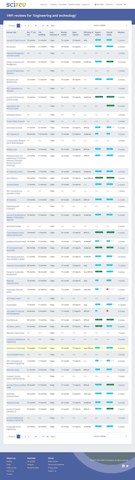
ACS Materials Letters (15, 172)
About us (43, 4)
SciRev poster (12, 468)
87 (43, 26)
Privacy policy (53, 468)
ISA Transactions (13, 134)
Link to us (10, 471)
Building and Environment (16, 241)
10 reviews (122, 62)
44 (36, 26)
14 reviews (122, 257)
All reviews (63, 4)
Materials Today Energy (15, 333)
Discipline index (33, 468)
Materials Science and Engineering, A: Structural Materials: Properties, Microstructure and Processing (16, 160)
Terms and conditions (56, 464)
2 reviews (121, 97)
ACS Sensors (11, 47)
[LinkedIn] (123, 466)
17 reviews (122, 265)
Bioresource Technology (16, 348)
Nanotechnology (13, 403)
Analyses (54, 4)
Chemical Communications (16, 265)
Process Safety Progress (16, 121)
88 (47, 26)
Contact (9, 474)
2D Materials (11, 200)
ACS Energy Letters (14, 298)
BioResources (12, 149)
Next (53, 26)
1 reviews (121, 53)
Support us (86, 4)
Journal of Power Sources (16, 40)
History (9, 461)
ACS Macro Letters (13, 326)
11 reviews (122, 305)
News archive (53, 461)
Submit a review (74, 4)
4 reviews (121, 248)
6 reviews (121, 128)
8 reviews (121, 348)
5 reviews (121, 40)
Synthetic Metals (13, 184)
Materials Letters (13, 370)
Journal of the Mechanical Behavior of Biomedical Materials (16, 217)
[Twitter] (127, 466)
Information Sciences (14, 128)
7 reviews (121, 134)
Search (110, 4)
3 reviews (121, 47)
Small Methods (12, 320)
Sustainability (12, 305)
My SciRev (100, 4)
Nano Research (12, 178)
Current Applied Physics (15, 354)
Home (120, 4)
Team (9, 464)
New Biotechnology (14, 226)
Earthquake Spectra (14, 115)
